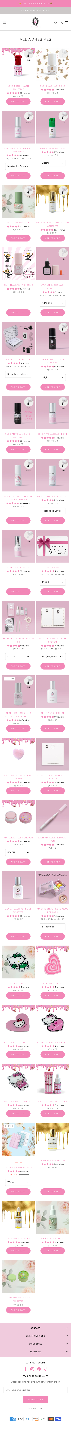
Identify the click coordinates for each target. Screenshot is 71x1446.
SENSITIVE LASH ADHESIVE (53, 434)
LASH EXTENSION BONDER (52, 1101)
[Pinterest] (39, 1369)
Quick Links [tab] (35, 1344)
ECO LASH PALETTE (18, 983)
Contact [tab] (35, 1328)
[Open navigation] (4, 22)
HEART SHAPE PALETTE (53, 983)
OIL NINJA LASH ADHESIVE (18, 285)
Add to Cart (18, 101)
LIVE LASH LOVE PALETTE (18, 1042)
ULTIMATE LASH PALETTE (18, 1167)
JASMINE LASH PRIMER (53, 1160)
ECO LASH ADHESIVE (18, 223)
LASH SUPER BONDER (18, 1239)
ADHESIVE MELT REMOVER (18, 838)
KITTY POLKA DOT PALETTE (18, 1101)
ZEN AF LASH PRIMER (53, 713)
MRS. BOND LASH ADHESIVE (52, 496)
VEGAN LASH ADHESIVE (53, 148)
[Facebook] (25, 1369)
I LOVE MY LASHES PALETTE (52, 1042)
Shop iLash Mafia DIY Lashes (35, 10)
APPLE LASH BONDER (52, 1239)
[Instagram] (32, 1369)
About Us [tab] (35, 1352)
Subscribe (35, 1399)
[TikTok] (46, 1369)
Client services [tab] (35, 1336)
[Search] (55, 22)
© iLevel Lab (35, 1409)
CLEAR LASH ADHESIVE (53, 86)
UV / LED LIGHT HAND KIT (18, 359)
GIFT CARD (53, 567)
